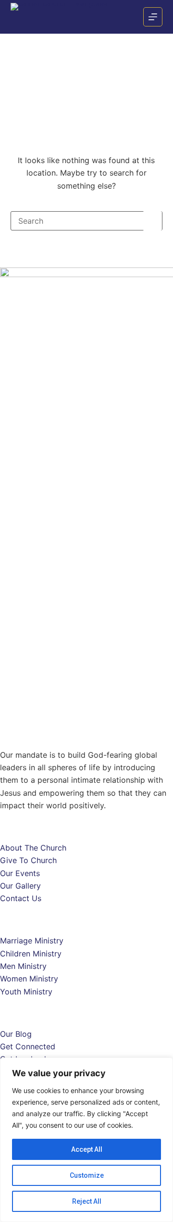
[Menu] (152, 16)
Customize (87, 1175)
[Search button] (152, 220)
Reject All (86, 1201)
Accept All (86, 1149)
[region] (86, 1139)
